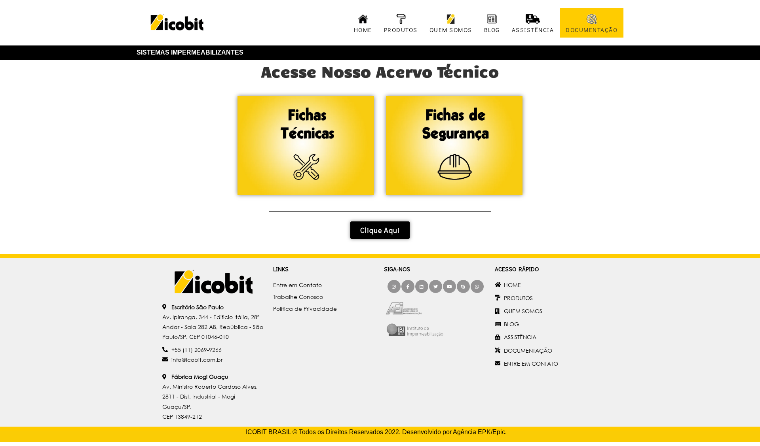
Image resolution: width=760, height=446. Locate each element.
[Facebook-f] (407, 286)
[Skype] (463, 286)
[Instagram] (394, 286)
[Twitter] (435, 286)
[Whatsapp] (477, 286)
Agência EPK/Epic (479, 432)
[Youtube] (449, 286)
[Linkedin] (421, 286)
